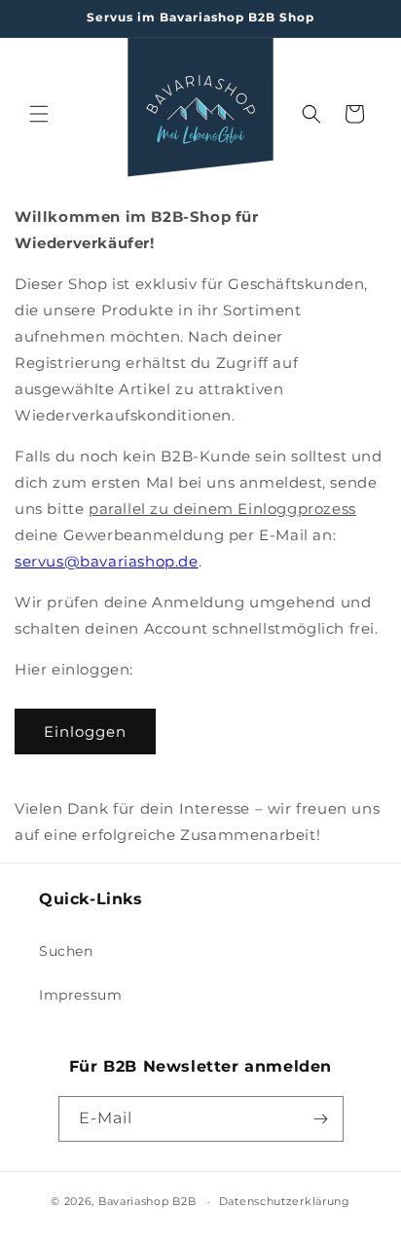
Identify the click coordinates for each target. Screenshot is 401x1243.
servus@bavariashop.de (107, 561)
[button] (39, 113)
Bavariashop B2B (147, 1201)
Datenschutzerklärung (284, 1201)
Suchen (66, 951)
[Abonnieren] (321, 1119)
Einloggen (85, 731)
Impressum (80, 995)
